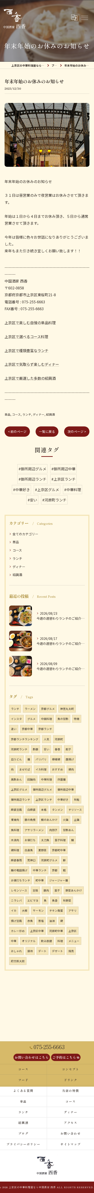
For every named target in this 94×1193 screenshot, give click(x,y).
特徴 (76, 719)
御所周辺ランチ (20, 799)
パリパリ (41, 759)
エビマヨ (32, 900)
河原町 (59, 739)
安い (46, 749)
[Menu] (84, 18)
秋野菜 (67, 900)
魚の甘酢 (62, 719)
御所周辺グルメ (42, 789)
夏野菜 (42, 850)
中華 (13, 941)
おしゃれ (16, 951)
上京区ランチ (44, 799)
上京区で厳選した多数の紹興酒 (30, 378)
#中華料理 (72, 489)
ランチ (26, 414)
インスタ (16, 719)
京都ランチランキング (24, 739)
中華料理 (46, 779)
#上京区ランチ (63, 479)
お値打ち (30, 840)
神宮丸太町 (67, 709)
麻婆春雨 (16, 860)
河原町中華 (56, 931)
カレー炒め (18, 931)
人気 (46, 739)
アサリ (72, 910)
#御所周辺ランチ (32, 479)
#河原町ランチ (54, 500)
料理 (60, 941)
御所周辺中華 (65, 789)
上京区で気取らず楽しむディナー (32, 364)
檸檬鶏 (56, 759)
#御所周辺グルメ (32, 468)
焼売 (71, 951)
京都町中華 (59, 850)
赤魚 (30, 921)
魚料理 (15, 830)
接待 (30, 951)
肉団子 (53, 830)
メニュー (73, 941)
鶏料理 (15, 850)
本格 (44, 809)
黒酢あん (16, 779)
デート (42, 951)
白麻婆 (31, 809)
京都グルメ (48, 709)
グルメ (31, 719)
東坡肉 (15, 819)
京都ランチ (45, 729)
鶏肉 (71, 769)
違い (13, 729)
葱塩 (41, 921)
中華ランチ (40, 870)
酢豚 (35, 749)
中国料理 (46, 719)
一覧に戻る (47, 431)
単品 (7, 414)
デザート (57, 951)
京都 (54, 870)
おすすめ (57, 769)
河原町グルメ (49, 860)
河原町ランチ (19, 749)
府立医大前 (18, 961)
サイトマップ (70, 1144)
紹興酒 (50, 414)
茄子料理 (60, 840)
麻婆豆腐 (16, 809)
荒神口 (31, 860)
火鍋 (65, 819)
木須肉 (15, 840)
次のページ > (77, 431)
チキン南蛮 (56, 910)
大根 (24, 910)
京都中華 (27, 729)
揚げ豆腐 (16, 921)
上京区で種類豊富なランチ (26, 350)
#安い (32, 500)
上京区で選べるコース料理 (26, 336)
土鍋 (76, 819)
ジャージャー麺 (58, 880)
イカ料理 (41, 769)
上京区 (72, 931)
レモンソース (19, 890)
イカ (13, 910)
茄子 (57, 890)
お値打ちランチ (20, 880)
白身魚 (29, 850)
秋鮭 (76, 799)
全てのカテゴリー (25, 534)
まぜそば (24, 769)
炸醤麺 (61, 779)
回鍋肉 (31, 779)
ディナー (38, 414)
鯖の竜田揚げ (19, 870)
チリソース (75, 809)
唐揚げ (70, 759)
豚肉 (46, 890)
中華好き (62, 799)
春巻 (57, 749)
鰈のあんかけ (49, 819)
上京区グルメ (19, 789)
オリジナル (29, 941)
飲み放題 (46, 941)
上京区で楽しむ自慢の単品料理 (30, 322)
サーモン (38, 910)
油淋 (52, 921)
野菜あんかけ (73, 890)
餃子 (68, 749)
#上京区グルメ (47, 489)
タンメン (57, 809)
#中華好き (21, 489)
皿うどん (16, 759)
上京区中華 (37, 931)
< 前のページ (17, 431)
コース (16, 414)
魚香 (54, 900)
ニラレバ (16, 900)
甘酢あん (68, 830)
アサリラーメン (34, 830)
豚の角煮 (30, 819)
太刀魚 (45, 840)
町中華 (40, 880)
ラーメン (30, 709)
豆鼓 (35, 890)
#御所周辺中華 (63, 468)
